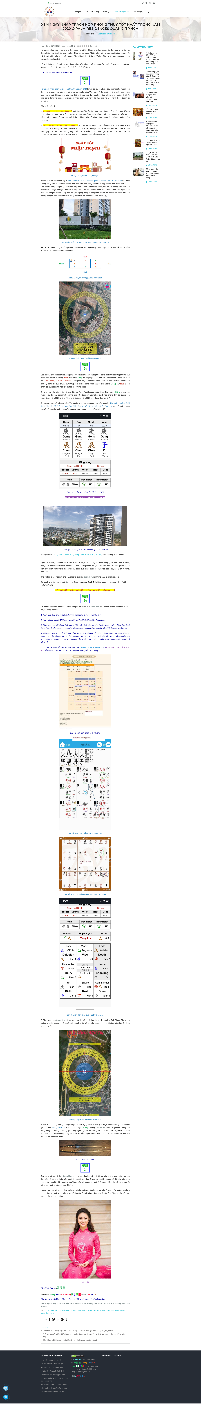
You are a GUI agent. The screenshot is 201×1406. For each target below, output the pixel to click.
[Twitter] (54, 1319)
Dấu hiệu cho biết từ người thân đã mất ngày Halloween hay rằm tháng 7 (70, 1340)
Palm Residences (94, 1310)
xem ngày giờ (64, 1310)
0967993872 (55, 3)
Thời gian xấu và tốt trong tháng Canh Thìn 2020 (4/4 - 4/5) (77, 555)
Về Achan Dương (92, 12)
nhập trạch (106, 1310)
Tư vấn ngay (138, 12)
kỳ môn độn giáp (52, 1310)
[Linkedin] (58, 1319)
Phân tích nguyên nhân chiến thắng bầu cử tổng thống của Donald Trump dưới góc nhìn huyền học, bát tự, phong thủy (85, 1335)
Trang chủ (89, 34)
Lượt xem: (66, 46)
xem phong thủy (75, 1310)
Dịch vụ (106, 12)
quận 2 (84, 1310)
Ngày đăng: (46, 46)
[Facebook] (49, 1319)
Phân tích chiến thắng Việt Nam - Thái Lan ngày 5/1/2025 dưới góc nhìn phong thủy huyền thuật (78, 1331)
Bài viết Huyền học (106, 34)
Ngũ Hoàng (115, 1310)
